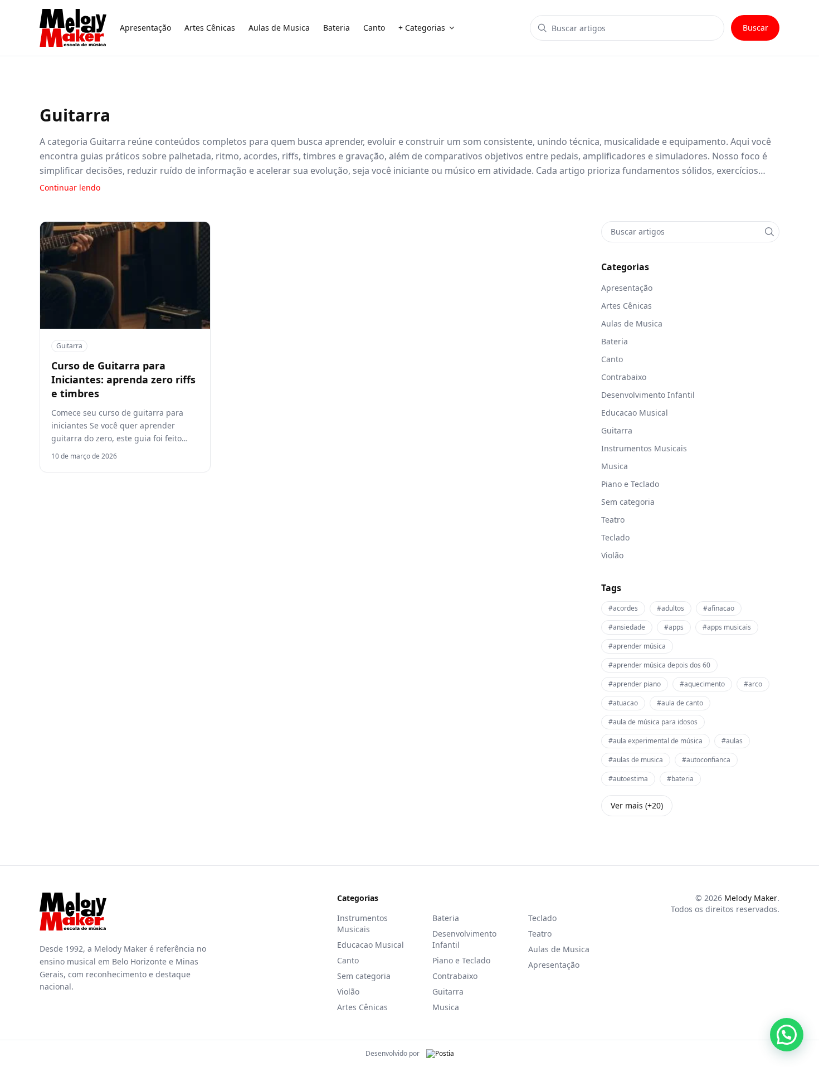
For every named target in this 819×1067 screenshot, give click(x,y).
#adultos (670, 608)
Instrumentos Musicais (362, 923)
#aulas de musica (635, 759)
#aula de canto (680, 703)
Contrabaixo (454, 976)
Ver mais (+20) (637, 805)
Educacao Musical (370, 944)
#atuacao (623, 703)
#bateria (680, 778)
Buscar (755, 27)
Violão (348, 991)
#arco (753, 684)
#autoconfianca (706, 759)
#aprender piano (634, 684)
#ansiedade (626, 627)
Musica (445, 1007)
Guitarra (69, 345)
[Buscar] (769, 231)
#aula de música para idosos (653, 722)
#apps (674, 627)
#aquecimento (702, 684)
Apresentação (553, 964)
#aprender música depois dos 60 (659, 665)
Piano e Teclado (461, 960)
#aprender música (637, 646)
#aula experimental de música (655, 741)
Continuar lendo (70, 187)
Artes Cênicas (362, 1007)
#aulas (732, 741)
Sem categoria (364, 976)
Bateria (445, 918)
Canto (348, 960)
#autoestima (628, 778)
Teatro (540, 933)
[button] (786, 1034)
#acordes (623, 608)
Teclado (542, 918)
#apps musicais (727, 627)
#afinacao (718, 608)
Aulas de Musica (558, 949)
